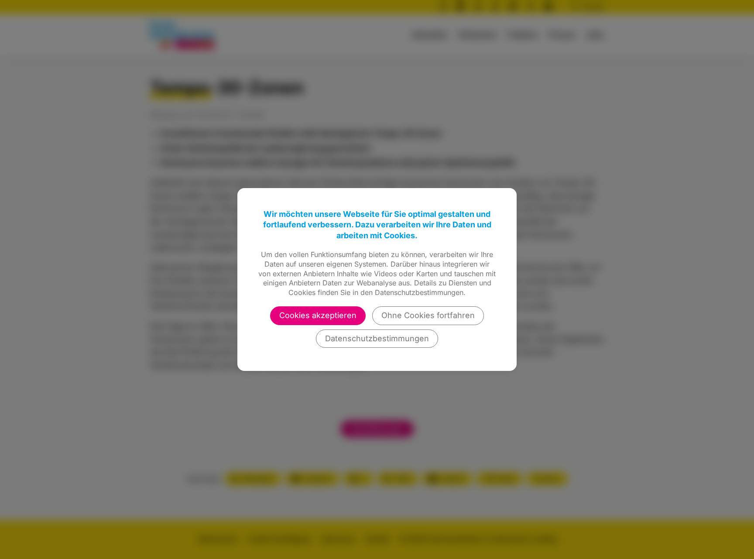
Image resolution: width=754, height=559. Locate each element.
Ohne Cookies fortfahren (428, 315)
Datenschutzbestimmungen (377, 338)
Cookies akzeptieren (317, 315)
